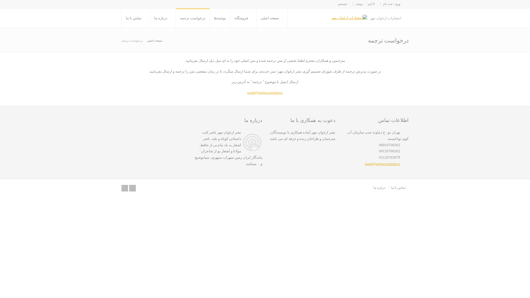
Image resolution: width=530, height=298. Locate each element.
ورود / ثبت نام (391, 4)
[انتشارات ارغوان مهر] (349, 18)
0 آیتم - (365, 4)
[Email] (124, 188)
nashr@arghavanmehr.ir (265, 93)
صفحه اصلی (270, 18)
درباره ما (160, 18)
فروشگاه (241, 18)
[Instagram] (132, 188)
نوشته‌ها (220, 18)
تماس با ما (134, 18)
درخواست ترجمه (192, 18)
